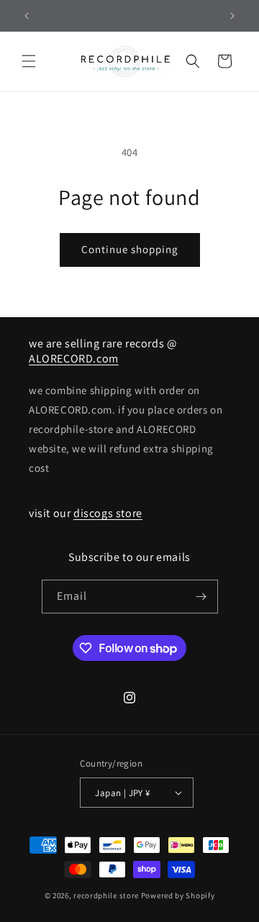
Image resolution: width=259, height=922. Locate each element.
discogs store (107, 513)
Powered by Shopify (178, 895)
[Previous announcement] (26, 16)
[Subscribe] (201, 596)
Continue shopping (129, 249)
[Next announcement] (232, 16)
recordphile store (106, 895)
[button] (29, 61)
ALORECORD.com (74, 358)
